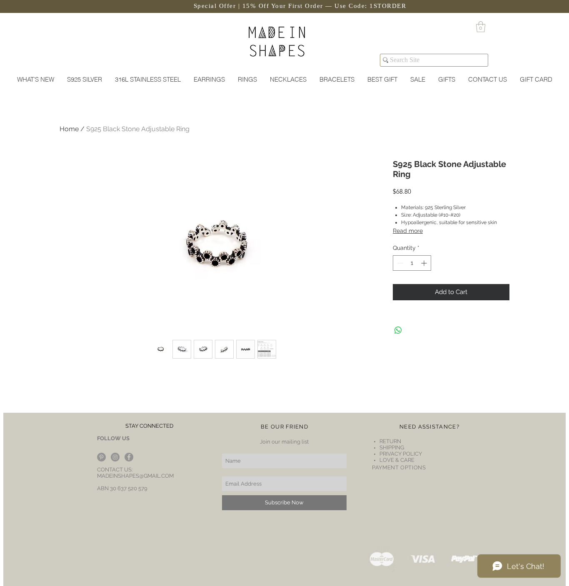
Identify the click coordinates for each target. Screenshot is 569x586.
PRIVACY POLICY (400, 454)
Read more (408, 230)
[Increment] (424, 263)
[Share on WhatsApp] (398, 330)
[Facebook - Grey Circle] (129, 457)
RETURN (390, 441)
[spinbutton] (411, 263)
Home (69, 129)
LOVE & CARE (396, 460)
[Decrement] (399, 263)
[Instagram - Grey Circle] (115, 457)
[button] (480, 26)
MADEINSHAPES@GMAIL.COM (135, 476)
